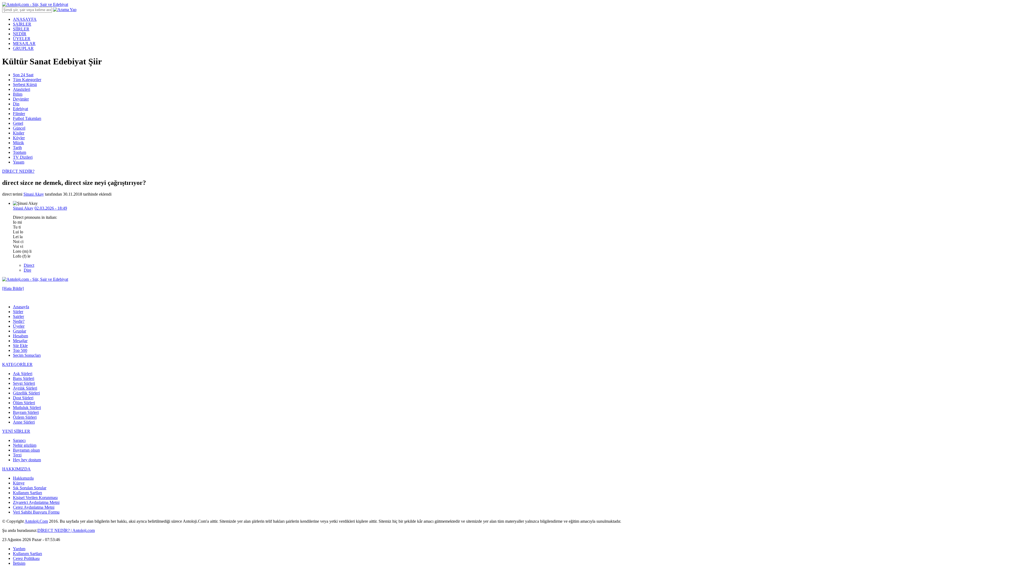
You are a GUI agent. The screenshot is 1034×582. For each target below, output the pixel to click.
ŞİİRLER (21, 29)
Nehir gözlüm (24, 445)
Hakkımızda (23, 478)
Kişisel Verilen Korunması (35, 497)
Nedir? (19, 321)
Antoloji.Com (36, 521)
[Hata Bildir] (13, 288)
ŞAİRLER (22, 24)
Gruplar (19, 331)
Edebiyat (20, 108)
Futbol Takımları (27, 118)
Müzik (18, 142)
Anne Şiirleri (24, 422)
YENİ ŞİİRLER (16, 431)
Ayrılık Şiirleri (25, 388)
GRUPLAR (23, 48)
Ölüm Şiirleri (24, 402)
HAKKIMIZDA (16, 469)
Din (16, 104)
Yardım (19, 548)
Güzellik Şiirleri (26, 393)
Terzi (17, 455)
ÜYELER (21, 38)
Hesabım (20, 336)
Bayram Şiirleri (26, 412)
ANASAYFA (25, 19)
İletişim (19, 563)
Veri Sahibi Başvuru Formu (36, 512)
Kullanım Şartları (27, 492)
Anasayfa (21, 306)
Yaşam (18, 162)
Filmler (19, 113)
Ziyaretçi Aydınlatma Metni (36, 502)
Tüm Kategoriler (27, 79)
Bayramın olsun (26, 450)
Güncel (19, 128)
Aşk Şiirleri (22, 373)
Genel (18, 123)
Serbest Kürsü (25, 84)
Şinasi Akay (33, 194)
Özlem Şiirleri (25, 417)
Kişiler (18, 133)
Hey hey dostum (27, 460)
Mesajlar (20, 340)
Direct (29, 265)
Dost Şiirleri (23, 398)
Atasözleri (21, 89)
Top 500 (20, 350)
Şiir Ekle (20, 345)
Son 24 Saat (23, 74)
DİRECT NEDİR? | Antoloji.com (66, 530)
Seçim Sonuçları (27, 355)
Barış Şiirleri (23, 378)
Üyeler (19, 326)
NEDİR (19, 34)
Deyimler (21, 99)
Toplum (19, 152)
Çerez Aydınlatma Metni (33, 507)
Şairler (18, 316)
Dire (27, 270)
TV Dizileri (23, 157)
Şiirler (18, 311)
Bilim (17, 94)
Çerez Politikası (26, 558)
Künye (19, 483)
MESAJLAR (24, 43)
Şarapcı (19, 440)
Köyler (19, 138)
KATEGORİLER (17, 364)
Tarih (17, 147)
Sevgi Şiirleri (24, 383)
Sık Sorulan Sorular (29, 488)
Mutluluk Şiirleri (27, 407)
